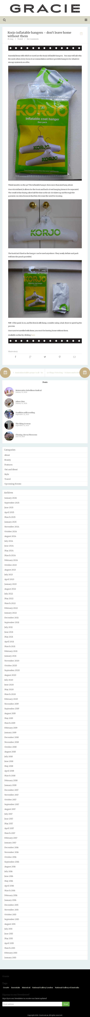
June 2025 (8, 507)
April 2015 (9, 943)
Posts (45, 382)
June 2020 (9, 684)
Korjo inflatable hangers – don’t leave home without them (39, 34)
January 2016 (10, 900)
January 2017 (10, 842)
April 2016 (9, 886)
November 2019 (11, 704)
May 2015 (8, 938)
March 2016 (9, 890)
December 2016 (11, 847)
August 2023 (10, 570)
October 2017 (10, 799)
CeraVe (6, 988)
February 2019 (10, 728)
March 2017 (9, 833)
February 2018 (10, 780)
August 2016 (10, 866)
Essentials (15, 988)
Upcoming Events (12, 484)
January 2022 (10, 613)
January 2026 (10, 498)
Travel (20, 39)
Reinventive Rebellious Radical (28, 390)
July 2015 (8, 929)
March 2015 (9, 948)
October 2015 (10, 914)
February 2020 (11, 699)
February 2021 (10, 651)
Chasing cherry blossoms (26, 435)
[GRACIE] (45, 8)
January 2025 (10, 522)
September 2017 (11, 804)
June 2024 (9, 546)
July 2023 (8, 574)
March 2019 (9, 723)
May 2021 (8, 637)
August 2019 (10, 713)
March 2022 (10, 603)
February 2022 (11, 608)
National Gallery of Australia (67, 988)
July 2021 (8, 627)
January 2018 (10, 785)
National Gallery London (42, 988)
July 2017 (8, 814)
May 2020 (9, 689)
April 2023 (9, 579)
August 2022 (10, 589)
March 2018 (9, 775)
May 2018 (8, 766)
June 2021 (8, 632)
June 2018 (8, 761)
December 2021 (11, 617)
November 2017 (11, 795)
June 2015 (8, 933)
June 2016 (8, 876)
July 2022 (8, 594)
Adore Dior (20, 401)
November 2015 (11, 910)
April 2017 (9, 828)
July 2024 (8, 541)
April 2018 (9, 771)
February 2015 (10, 953)
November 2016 (11, 852)
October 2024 (10, 531)
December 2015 (11, 905)
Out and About (11, 469)
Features (8, 464)
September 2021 (11, 622)
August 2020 (10, 675)
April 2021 (9, 641)
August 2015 (9, 924)
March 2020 (10, 694)
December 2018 (11, 737)
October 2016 (10, 857)
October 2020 (10, 665)
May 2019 (8, 718)
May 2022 (8, 598)
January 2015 (10, 957)
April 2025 (9, 512)
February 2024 (11, 560)
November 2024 (11, 526)
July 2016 (8, 871)
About (7, 455)
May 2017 (8, 823)
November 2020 (11, 661)
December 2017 (11, 790)
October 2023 (10, 565)
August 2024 (10, 536)
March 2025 (9, 517)
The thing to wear (23, 424)
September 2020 (12, 670)
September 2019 (11, 708)
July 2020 (8, 680)
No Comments (33, 39)
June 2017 (8, 819)
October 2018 (10, 747)
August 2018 (10, 752)
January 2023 (10, 584)
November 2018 (11, 742)
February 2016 (10, 895)
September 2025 (11, 503)
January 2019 (10, 732)
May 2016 (8, 881)
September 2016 (11, 862)
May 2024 (8, 550)
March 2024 (10, 555)
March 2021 (9, 646)
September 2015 (11, 919)
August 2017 (9, 809)
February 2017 (10, 838)
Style (6, 474)
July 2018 (8, 756)
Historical (26, 988)
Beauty (7, 460)
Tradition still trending (25, 413)
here (33, 335)
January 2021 (10, 656)
